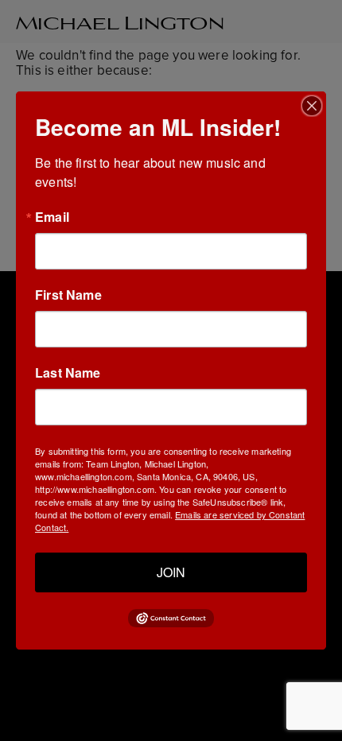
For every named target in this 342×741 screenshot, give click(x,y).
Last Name (68, 373)
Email (52, 217)
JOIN (171, 572)
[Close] (311, 105)
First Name (68, 295)
